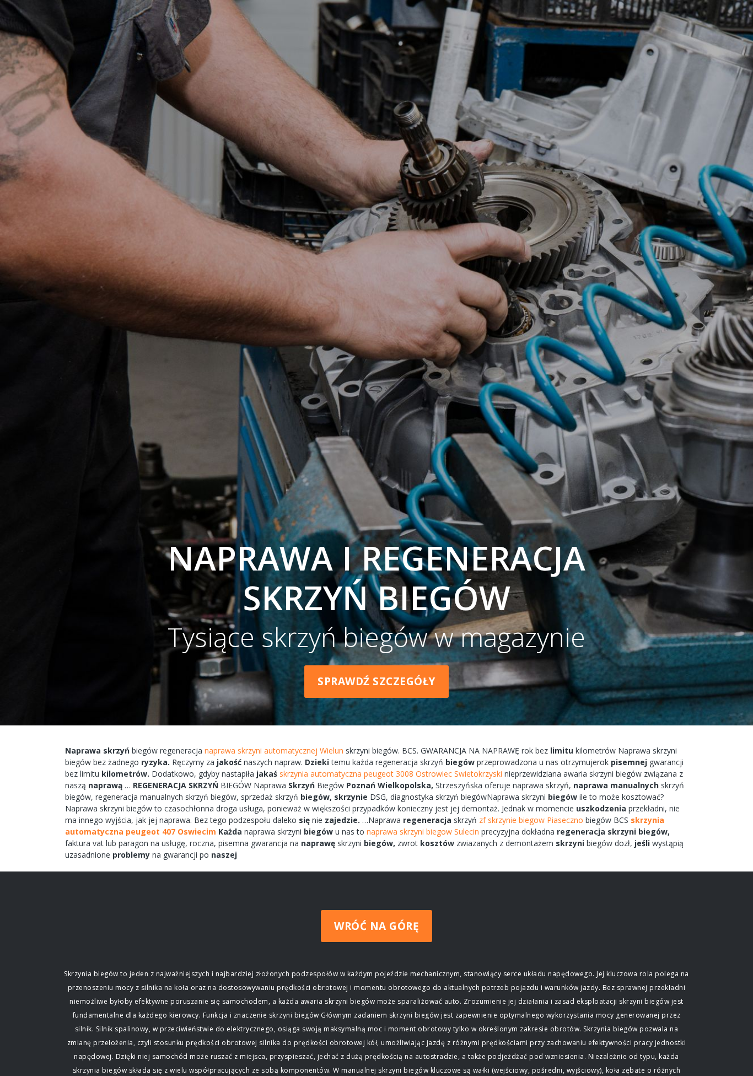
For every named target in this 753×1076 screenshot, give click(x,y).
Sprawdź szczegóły (376, 681)
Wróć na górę (376, 926)
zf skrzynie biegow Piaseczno (531, 820)
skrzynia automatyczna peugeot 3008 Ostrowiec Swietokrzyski (390, 773)
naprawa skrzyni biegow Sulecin (423, 831)
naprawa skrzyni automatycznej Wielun (274, 750)
